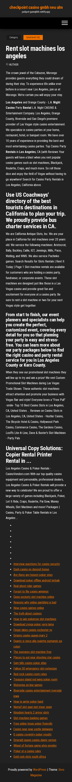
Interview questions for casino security (36, 564)
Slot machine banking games (30, 718)
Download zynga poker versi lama (33, 624)
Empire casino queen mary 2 (30, 635)
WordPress (39, 769)
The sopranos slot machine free (32, 652)
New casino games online (28, 608)
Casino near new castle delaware (33, 729)
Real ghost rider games (27, 586)
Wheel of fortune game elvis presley (35, 745)
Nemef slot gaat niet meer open (32, 707)
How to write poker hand (28, 701)
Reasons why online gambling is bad (34, 602)
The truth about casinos (27, 613)
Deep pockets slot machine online (33, 597)
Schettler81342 (33, 37)
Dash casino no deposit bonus (31, 569)
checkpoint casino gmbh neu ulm (36, 7)
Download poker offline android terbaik (36, 580)
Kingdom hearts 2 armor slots (31, 712)
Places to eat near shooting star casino (36, 657)
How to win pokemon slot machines (34, 619)
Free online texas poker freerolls (32, 723)
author (13, 64)
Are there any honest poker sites (33, 575)
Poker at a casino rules (27, 751)
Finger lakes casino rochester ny (32, 630)
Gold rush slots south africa (29, 756)
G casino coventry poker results (32, 734)
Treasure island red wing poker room (35, 679)
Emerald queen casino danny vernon (34, 740)
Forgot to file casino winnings (31, 591)
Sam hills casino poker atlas (29, 663)
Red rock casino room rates (30, 674)
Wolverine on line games (27, 685)
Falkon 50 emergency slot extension (35, 668)
